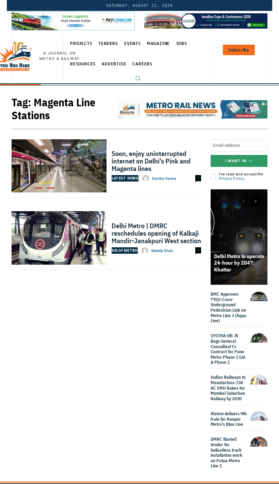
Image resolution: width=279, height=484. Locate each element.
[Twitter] (242, 5)
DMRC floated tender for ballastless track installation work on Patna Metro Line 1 (226, 452)
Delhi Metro (125, 250)
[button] (137, 78)
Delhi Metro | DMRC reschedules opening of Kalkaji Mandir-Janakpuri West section (156, 233)
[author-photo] (146, 178)
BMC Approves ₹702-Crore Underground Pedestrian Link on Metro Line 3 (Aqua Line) (228, 307)
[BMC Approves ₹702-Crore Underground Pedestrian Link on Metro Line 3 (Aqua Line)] (258, 300)
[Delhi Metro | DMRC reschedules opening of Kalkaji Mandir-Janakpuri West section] (59, 239)
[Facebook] (263, 5)
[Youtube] (253, 5)
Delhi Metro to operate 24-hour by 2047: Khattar (239, 262)
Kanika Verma (164, 178)
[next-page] (256, 201)
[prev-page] (243, 201)
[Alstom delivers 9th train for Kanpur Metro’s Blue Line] (258, 419)
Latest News (125, 178)
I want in (235, 161)
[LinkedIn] (231, 5)
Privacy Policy (231, 178)
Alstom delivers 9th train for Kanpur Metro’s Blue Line (229, 419)
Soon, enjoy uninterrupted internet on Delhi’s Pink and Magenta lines (151, 161)
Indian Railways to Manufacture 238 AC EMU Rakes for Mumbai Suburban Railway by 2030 (228, 387)
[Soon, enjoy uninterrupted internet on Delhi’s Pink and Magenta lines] (59, 167)
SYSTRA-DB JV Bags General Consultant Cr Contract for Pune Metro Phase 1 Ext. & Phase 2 (228, 349)
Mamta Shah (162, 251)
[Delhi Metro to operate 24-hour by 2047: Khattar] (239, 237)
